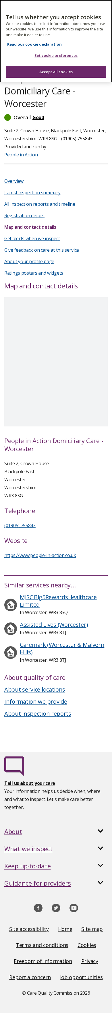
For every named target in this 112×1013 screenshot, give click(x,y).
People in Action (21, 155)
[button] (56, 117)
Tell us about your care (29, 783)
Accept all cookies (56, 71)
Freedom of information (43, 961)
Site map (92, 928)
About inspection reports (37, 713)
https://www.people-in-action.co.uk (40, 555)
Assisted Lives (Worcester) (54, 624)
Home (65, 928)
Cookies (87, 945)
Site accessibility (29, 928)
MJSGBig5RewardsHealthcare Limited (58, 600)
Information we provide (35, 701)
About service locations (34, 689)
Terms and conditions (42, 945)
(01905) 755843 (20, 525)
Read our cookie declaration (34, 44)
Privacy (89, 961)
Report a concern (30, 977)
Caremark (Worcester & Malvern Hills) (62, 648)
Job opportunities (81, 977)
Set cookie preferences (56, 55)
